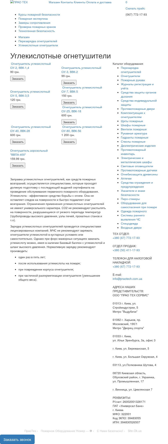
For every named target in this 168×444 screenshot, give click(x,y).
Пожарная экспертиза (33, 18)
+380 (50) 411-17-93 (126, 250)
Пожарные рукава (133, 80)
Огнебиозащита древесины (139, 174)
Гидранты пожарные (134, 137)
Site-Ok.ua (135, 431)
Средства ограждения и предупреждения (137, 184)
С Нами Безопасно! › (111, 431)
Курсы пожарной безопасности (39, 14)
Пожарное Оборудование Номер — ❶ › (67, 431)
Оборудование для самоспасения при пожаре (139, 205)
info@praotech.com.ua (127, 279)
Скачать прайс (135, 8)
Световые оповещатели (137, 166)
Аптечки (126, 178)
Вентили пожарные (134, 129)
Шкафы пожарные (133, 125)
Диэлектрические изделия (138, 145)
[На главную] (26, 2)
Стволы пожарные (133, 141)
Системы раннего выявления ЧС (133, 217)
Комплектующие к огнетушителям (133, 115)
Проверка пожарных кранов (37, 27)
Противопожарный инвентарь (133, 152)
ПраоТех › (31, 431)
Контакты (67, 2)
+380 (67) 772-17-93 (126, 238)
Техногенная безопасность (36, 31)
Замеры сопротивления (34, 22)
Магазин (54, 2)
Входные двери (131, 227)
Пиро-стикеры (130, 199)
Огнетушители (130, 76)
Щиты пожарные (132, 121)
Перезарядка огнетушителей (131, 70)
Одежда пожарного (134, 211)
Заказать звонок (17, 439)
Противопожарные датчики (139, 170)
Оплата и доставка (98, 2)
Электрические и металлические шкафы (136, 160)
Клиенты (79, 2)
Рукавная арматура (134, 133)
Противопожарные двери (138, 109)
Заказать (18, 78)
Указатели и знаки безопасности (133, 193)
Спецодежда (129, 223)
